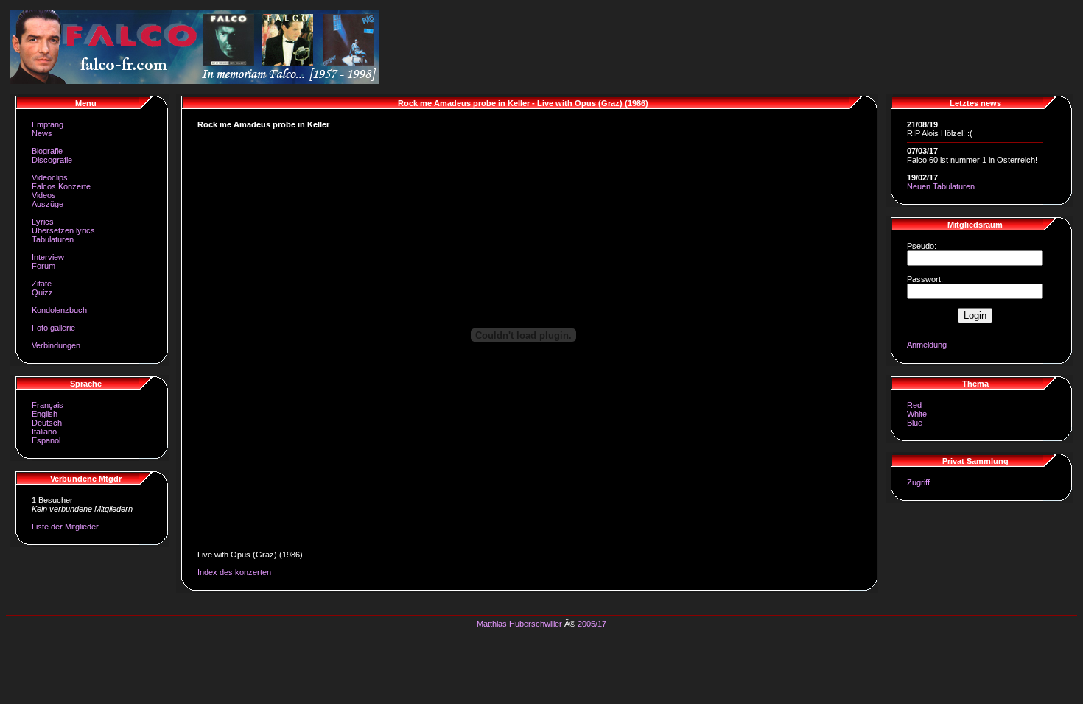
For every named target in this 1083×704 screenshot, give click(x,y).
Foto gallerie (53, 327)
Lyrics (43, 221)
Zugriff (918, 482)
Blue (914, 422)
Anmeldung (927, 344)
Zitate (42, 283)
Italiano (44, 431)
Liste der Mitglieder (65, 526)
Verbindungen (56, 345)
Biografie (47, 151)
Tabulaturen (53, 239)
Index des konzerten (234, 572)
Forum (43, 265)
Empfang (47, 124)
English (44, 413)
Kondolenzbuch (59, 310)
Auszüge (47, 204)
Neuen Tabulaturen (941, 186)
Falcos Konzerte (61, 186)
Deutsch (47, 422)
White (917, 413)
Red (914, 405)
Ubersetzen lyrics (63, 230)
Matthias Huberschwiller (519, 623)
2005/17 (592, 623)
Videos (44, 195)
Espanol (46, 440)
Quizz (42, 292)
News (42, 133)
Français (47, 405)
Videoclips (50, 177)
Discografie (52, 159)
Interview (48, 257)
